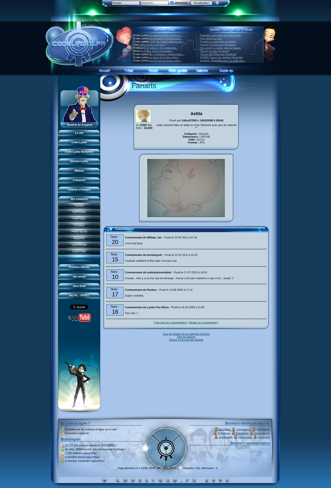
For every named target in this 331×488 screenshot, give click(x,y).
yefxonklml (263, 429)
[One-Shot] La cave (211, 38)
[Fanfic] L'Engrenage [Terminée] (218, 44)
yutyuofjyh (264, 437)
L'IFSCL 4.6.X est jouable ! (157, 51)
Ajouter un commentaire (203, 322)
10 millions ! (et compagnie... (162, 48)
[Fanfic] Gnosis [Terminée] (214, 51)
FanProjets (79, 218)
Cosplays (79, 225)
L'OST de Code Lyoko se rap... (166, 41)
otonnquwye (243, 429)
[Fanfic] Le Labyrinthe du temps (218, 41)
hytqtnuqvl (242, 433)
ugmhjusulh (225, 437)
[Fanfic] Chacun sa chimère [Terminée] (221, 57)
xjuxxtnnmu (245, 437)
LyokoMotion (79, 244)
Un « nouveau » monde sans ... (167, 54)
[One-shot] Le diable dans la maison (220, 48)
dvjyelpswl (224, 433)
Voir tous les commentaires (171, 322)
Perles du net (79, 231)
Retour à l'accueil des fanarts (186, 339)
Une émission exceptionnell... (165, 38)
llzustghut (224, 429)
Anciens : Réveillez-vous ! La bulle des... (222, 60)
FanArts (79, 205)
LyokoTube (79, 251)
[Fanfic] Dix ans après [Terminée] (218, 54)
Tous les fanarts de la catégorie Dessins (186, 333)
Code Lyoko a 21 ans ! (153, 44)
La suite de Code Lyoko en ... (165, 35)
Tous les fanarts (186, 336)
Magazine (79, 238)
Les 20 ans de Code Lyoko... (165, 60)
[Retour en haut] (109, 231)
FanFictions (79, 212)
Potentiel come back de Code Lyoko (220, 35)
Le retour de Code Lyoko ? (164, 57)
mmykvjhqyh (261, 433)
